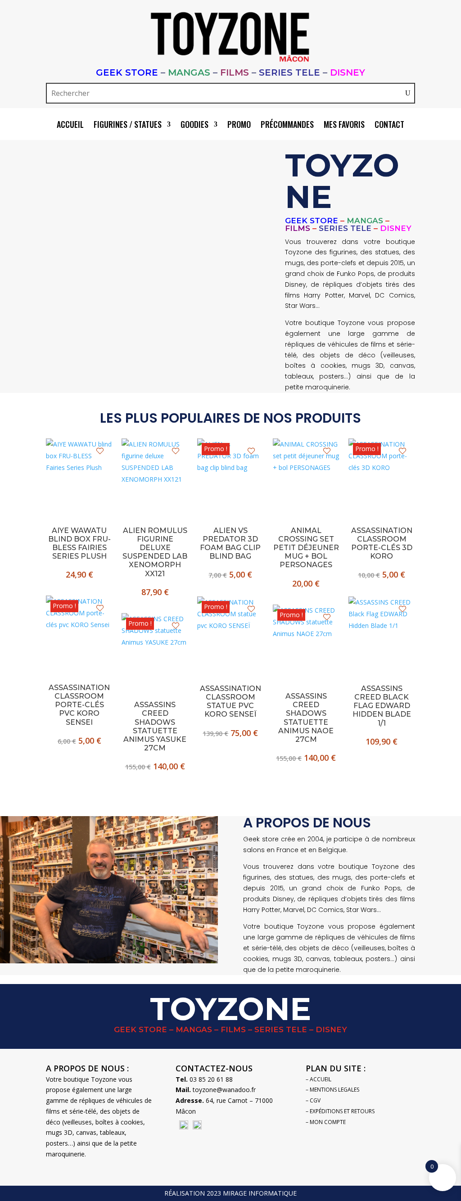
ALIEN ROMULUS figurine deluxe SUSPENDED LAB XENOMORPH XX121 (154, 552)
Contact (389, 125)
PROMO (239, 125)
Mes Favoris (344, 125)
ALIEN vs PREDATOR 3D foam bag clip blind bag (230, 543)
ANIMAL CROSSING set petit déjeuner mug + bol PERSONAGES (306, 547)
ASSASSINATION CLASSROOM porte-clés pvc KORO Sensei (79, 705)
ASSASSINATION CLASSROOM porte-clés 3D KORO (381, 543)
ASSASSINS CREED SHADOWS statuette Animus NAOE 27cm (306, 718)
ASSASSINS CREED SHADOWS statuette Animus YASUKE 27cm (154, 726)
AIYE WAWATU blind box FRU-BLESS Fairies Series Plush (79, 543)
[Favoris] (100, 451)
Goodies (194, 125)
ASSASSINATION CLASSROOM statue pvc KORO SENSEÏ (230, 701)
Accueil (70, 125)
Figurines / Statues (128, 125)
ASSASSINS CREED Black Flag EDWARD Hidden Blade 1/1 (382, 705)
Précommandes (287, 125)
